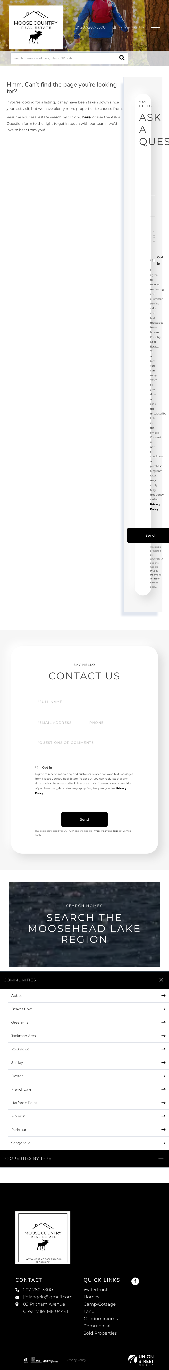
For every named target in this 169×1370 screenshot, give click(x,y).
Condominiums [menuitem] (101, 1318)
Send (84, 819)
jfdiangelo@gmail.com (48, 1297)
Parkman (19, 1130)
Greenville (20, 1023)
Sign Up (137, 27)
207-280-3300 (92, 27)
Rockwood (20, 1049)
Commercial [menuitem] (97, 1326)
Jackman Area (23, 1036)
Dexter (17, 1076)
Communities (20, 980)
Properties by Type (27, 1158)
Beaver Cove (22, 1009)
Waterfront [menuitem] (96, 1289)
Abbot (16, 996)
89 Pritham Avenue (45, 1308)
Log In (122, 27)
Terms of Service (122, 830)
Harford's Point (24, 1103)
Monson (18, 1116)
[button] (122, 58)
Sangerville (20, 1143)
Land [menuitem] (89, 1311)
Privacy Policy (99, 830)
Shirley (17, 1063)
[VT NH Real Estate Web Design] (141, 1360)
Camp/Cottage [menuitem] (100, 1304)
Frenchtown (21, 1090)
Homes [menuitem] (91, 1297)
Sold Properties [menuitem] (100, 1333)
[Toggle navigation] (155, 27)
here (86, 117)
